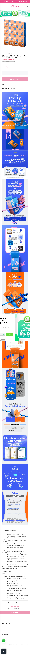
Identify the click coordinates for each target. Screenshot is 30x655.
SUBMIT (10, 334)
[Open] (3, 651)
